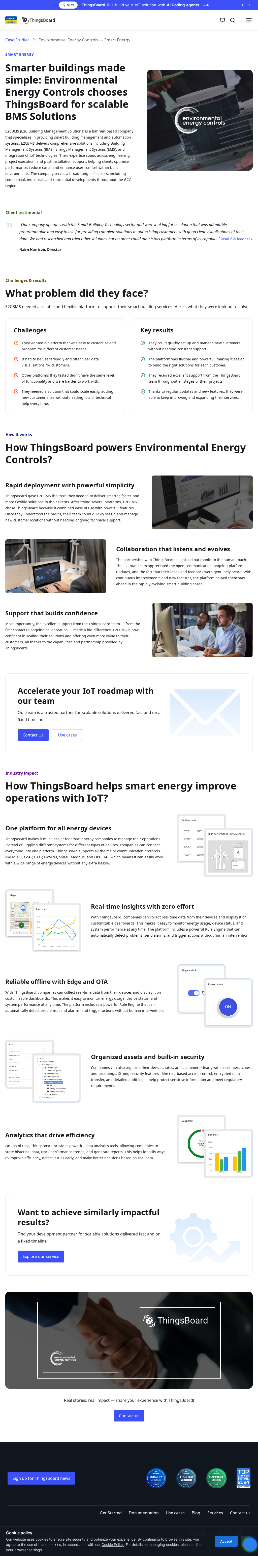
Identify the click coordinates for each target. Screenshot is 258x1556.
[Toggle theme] (222, 20)
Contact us (129, 1415)
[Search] (233, 20)
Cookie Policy (113, 1544)
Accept (226, 1541)
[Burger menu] (249, 20)
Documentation (144, 1513)
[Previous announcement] (242, 5)
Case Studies (17, 40)
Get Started (111, 1513)
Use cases (67, 735)
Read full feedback (236, 238)
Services (215, 1513)
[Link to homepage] (38, 20)
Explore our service (41, 1256)
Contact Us (33, 735)
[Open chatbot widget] (250, 1544)
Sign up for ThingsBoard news (41, 1478)
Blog (196, 1513)
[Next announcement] (249, 5)
